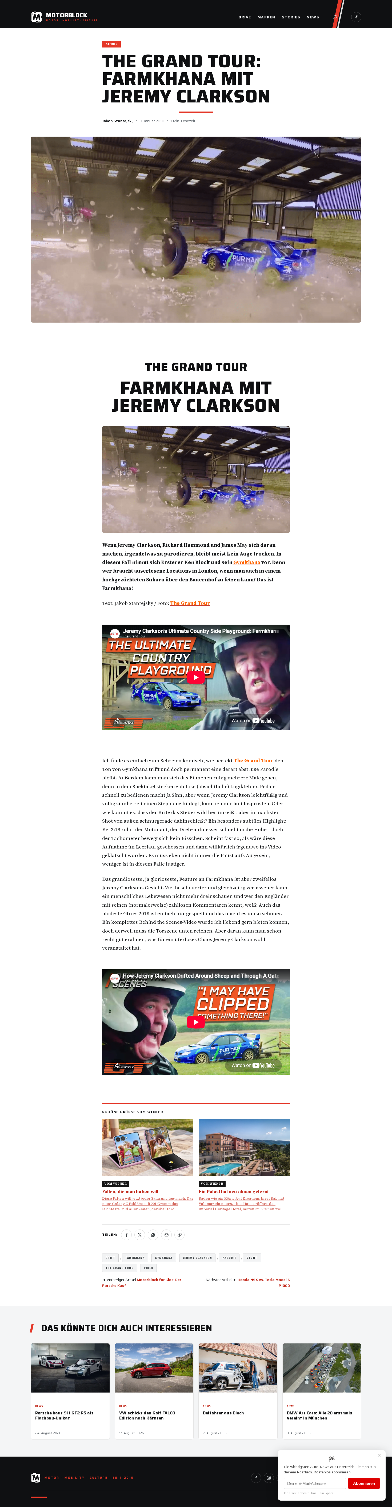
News (39, 1406)
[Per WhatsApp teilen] (153, 1235)
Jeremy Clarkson (197, 1257)
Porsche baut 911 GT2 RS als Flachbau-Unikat (64, 1415)
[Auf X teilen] (139, 1235)
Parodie (229, 1257)
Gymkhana (164, 1257)
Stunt (251, 1257)
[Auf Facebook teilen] (126, 1235)
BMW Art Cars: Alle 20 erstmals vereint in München (319, 1415)
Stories (111, 44)
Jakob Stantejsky (118, 121)
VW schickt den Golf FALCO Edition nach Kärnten (147, 1415)
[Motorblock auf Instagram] (269, 1478)
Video (148, 1267)
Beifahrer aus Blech (223, 1412)
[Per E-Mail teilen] (166, 1235)
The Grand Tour (120, 1267)
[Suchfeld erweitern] (335, 17)
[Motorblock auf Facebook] (256, 1478)
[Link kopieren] (179, 1235)
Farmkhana (135, 1257)
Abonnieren (364, 1483)
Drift (110, 1257)
